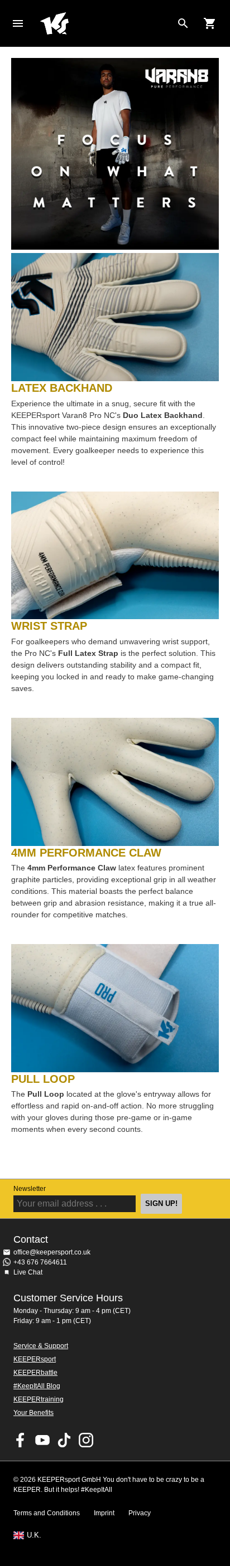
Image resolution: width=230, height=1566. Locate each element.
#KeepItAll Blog (36, 1386)
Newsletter (29, 1189)
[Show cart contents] (210, 23)
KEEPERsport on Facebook (20, 1440)
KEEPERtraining (38, 1399)
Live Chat (27, 1272)
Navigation (17, 23)
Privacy (139, 1513)
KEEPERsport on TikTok (64, 1440)
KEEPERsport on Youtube (42, 1440)
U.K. (34, 1535)
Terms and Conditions (46, 1513)
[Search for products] (183, 23)
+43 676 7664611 (40, 1262)
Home (106, 23)
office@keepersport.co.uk (51, 1252)
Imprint (104, 1513)
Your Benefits (33, 1413)
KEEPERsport (34, 1359)
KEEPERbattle (35, 1373)
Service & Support (40, 1346)
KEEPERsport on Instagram (86, 1440)
